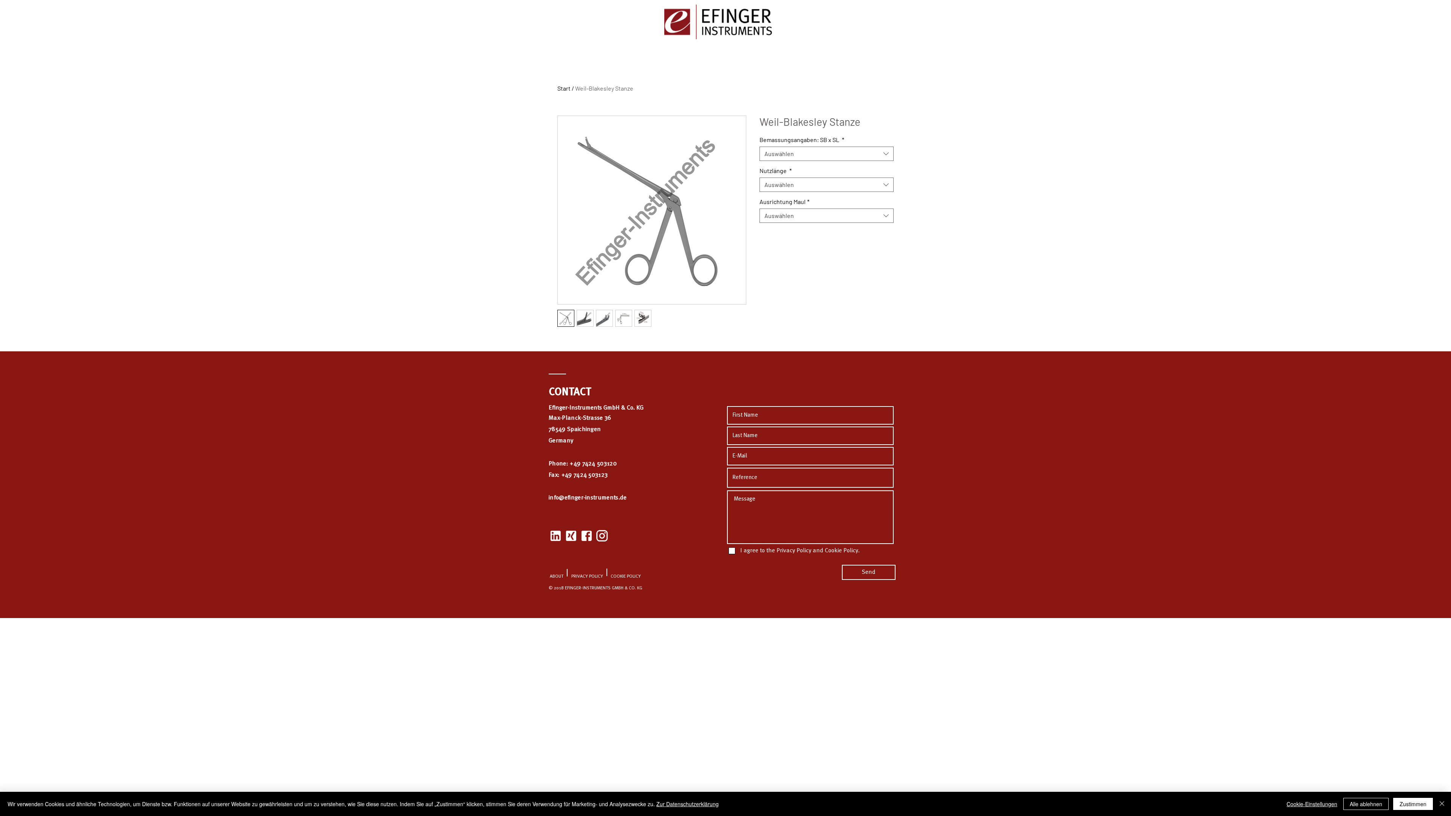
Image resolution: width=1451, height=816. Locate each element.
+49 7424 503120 (593, 464)
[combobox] (827, 154)
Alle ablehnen (1366, 804)
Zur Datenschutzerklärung (687, 804)
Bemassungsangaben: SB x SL (802, 139)
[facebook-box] (586, 535)
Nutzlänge (776, 170)
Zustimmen (1413, 804)
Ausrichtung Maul (784, 201)
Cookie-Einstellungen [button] (1312, 804)
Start (564, 88)
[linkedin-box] (555, 535)
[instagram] (602, 535)
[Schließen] (1441, 804)
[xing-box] (571, 535)
